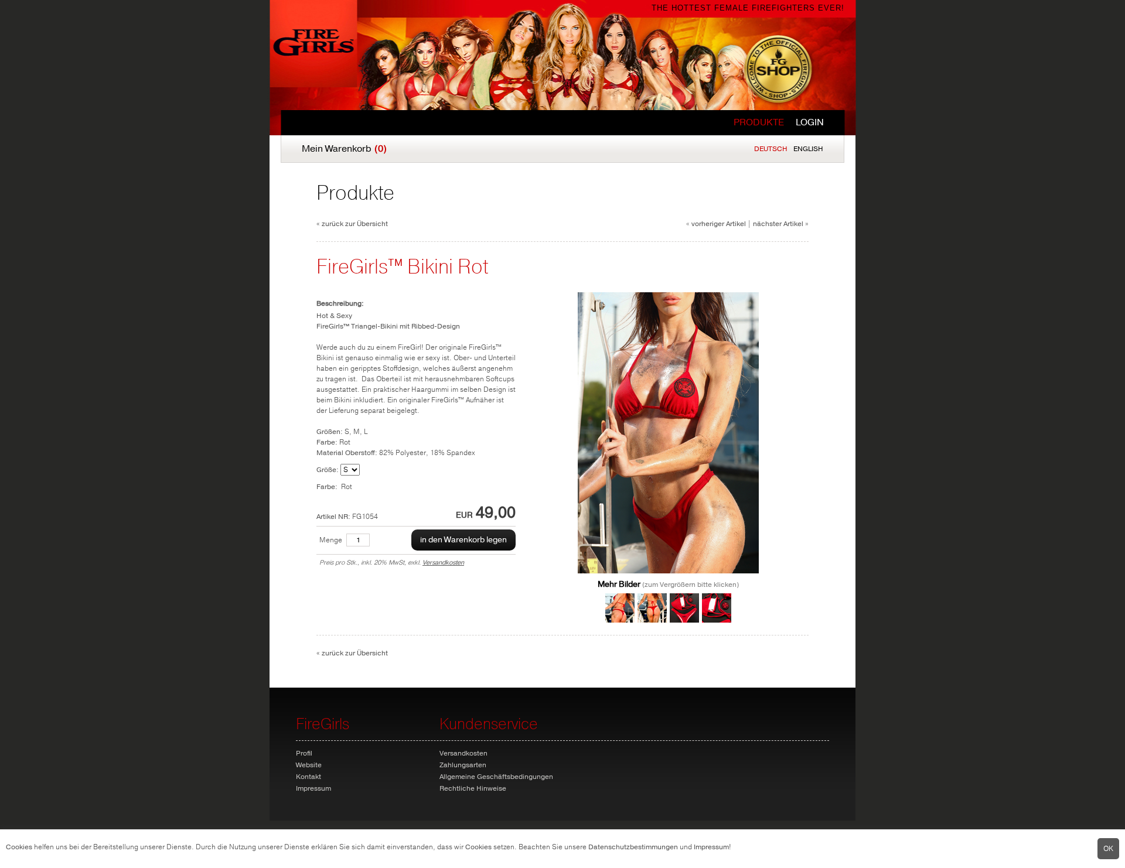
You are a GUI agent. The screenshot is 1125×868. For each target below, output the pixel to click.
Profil (304, 753)
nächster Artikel (778, 223)
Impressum (711, 847)
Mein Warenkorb (344, 148)
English (808, 148)
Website (309, 765)
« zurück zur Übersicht (352, 223)
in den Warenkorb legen (463, 539)
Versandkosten (443, 562)
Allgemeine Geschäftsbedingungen (496, 776)
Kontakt (308, 776)
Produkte (759, 122)
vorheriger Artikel (718, 223)
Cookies (19, 847)
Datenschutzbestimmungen (633, 847)
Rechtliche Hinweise (472, 788)
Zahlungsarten (462, 765)
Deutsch (771, 148)
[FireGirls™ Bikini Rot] (668, 571)
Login (810, 122)
